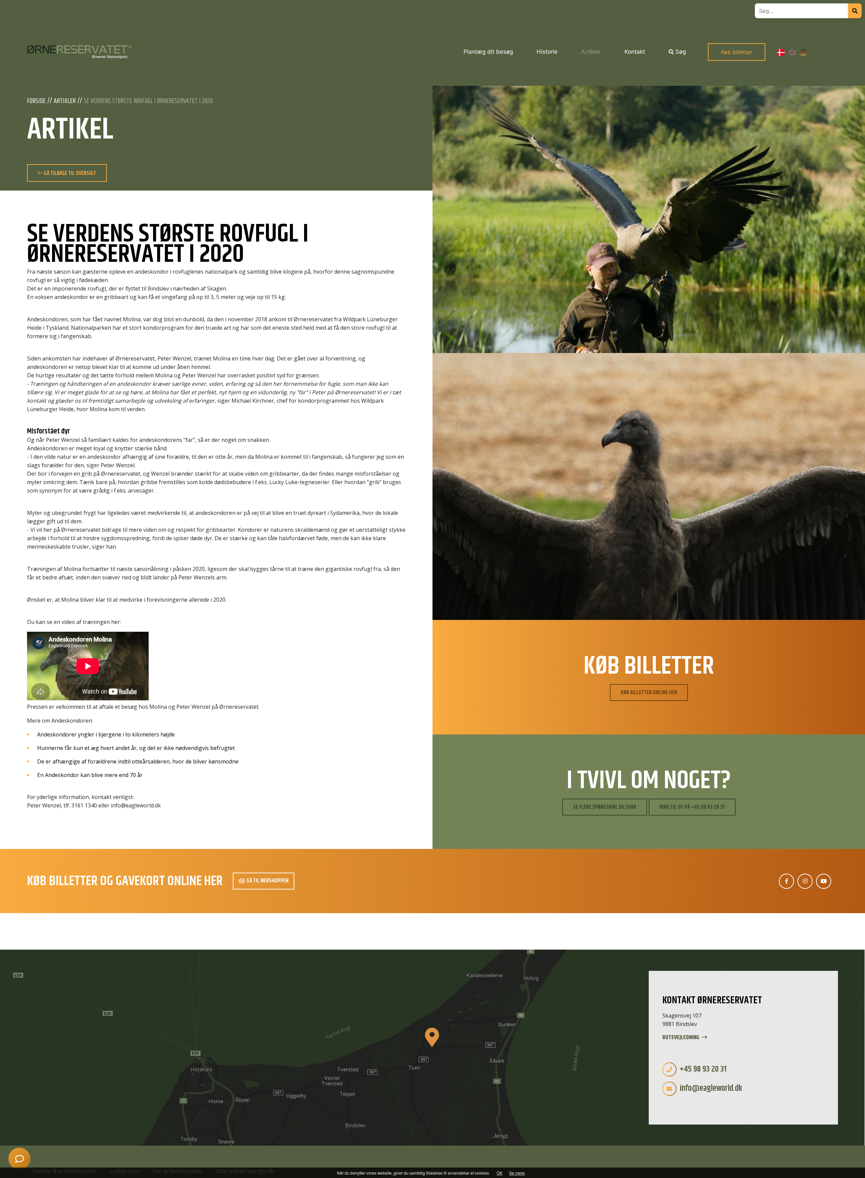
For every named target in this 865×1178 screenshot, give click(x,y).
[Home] (79, 52)
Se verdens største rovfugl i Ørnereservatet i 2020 (148, 101)
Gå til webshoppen (268, 880)
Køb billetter (736, 52)
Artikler (65, 101)
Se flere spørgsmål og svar (604, 807)
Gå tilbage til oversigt (69, 173)
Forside (36, 101)
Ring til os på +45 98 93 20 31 (692, 807)
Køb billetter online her (649, 692)
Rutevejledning (681, 1037)
